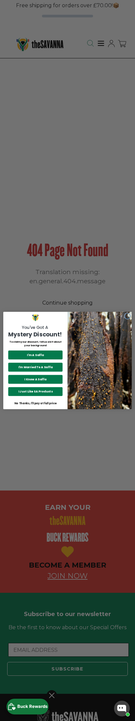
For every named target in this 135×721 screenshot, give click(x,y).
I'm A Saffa (35, 355)
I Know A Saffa (35, 379)
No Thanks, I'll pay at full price (35, 403)
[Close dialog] (127, 316)
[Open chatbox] (122, 708)
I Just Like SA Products (35, 392)
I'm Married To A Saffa (35, 367)
